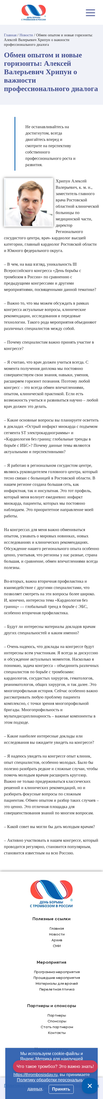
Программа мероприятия (57, 972)
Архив (57, 940)
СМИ (57, 946)
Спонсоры (57, 1021)
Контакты (57, 1033)
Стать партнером (57, 1027)
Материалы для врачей (57, 984)
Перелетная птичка (56, 989)
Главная (57, 928)
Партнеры (57, 1015)
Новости (57, 934)
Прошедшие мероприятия (57, 978)
